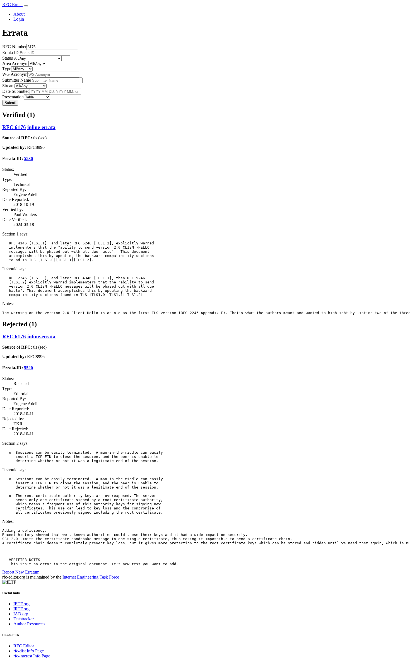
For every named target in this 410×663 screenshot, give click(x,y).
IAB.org (20, 613)
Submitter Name (16, 80)
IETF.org (21, 603)
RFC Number (14, 46)
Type (6, 68)
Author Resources (29, 623)
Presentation (13, 96)
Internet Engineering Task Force (90, 577)
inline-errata (41, 127)
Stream (8, 85)
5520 (28, 367)
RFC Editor (23, 645)
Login (18, 19)
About (19, 14)
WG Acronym (14, 74)
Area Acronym (15, 63)
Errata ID (10, 52)
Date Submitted (16, 91)
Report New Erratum (20, 572)
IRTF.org (21, 608)
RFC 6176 (14, 127)
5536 (28, 158)
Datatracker (23, 618)
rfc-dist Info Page (28, 651)
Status (7, 58)
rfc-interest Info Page (31, 656)
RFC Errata (12, 4)
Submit (10, 103)
